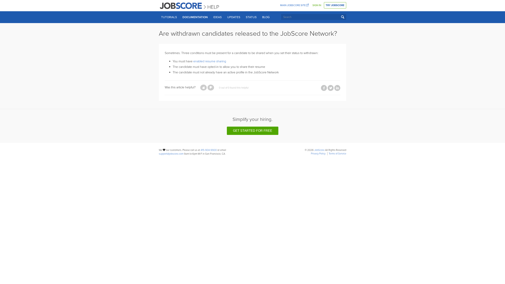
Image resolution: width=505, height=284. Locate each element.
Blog (266, 17)
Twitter (331, 88)
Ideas (217, 17)
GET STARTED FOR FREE (252, 130)
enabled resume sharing (209, 61)
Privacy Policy (318, 153)
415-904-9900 (209, 150)
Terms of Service (337, 153)
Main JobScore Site (293, 5)
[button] (203, 88)
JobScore (319, 150)
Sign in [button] (316, 5)
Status (251, 17)
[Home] (190, 5)
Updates (233, 17)
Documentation (195, 17)
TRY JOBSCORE (335, 5)
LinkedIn (337, 88)
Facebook (324, 88)
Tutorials (169, 17)
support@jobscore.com (171, 153)
